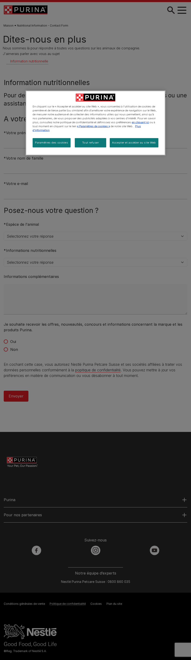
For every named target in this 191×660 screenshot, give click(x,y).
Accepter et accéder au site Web (134, 142)
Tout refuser (90, 142)
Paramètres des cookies (51, 142)
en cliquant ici (140, 122)
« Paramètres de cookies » (93, 126)
